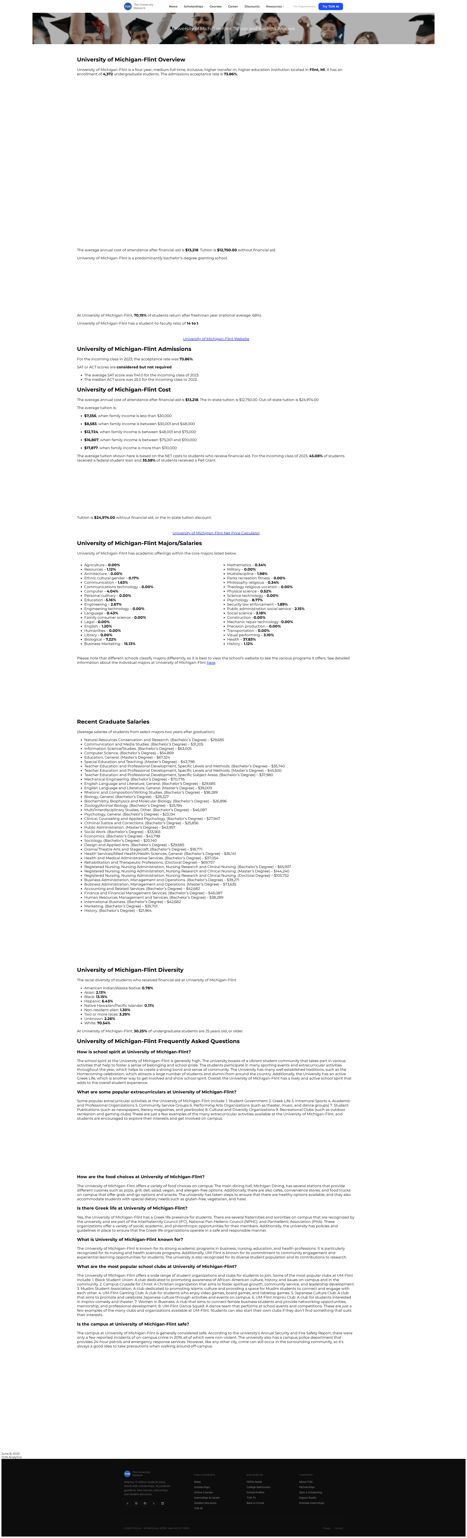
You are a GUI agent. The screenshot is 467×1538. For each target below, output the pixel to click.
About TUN (305, 1481)
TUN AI (198, 1508)
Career (233, 6)
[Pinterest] (136, 1503)
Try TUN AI (331, 6)
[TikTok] (127, 1503)
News (173, 6)
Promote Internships (311, 1503)
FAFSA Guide (254, 1481)
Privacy (327, 1528)
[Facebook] (145, 1503)
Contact (338, 1528)
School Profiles (255, 1492)
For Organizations (305, 6)
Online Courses (203, 1492)
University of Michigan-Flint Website (216, 339)
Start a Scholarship (310, 1492)
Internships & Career (207, 1497)
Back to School (255, 1503)
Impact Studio (307, 1497)
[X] (153, 1503)
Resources (275, 6)
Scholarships (193, 6)
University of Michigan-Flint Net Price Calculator (216, 533)
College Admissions (259, 1487)
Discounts (252, 6)
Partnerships (307, 1487)
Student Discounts (205, 1503)
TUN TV (251, 1497)
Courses (215, 6)
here (211, 662)
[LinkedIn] (162, 1503)
